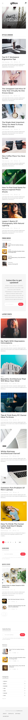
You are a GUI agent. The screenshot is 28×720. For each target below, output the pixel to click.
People (9, 243)
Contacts (11, 713)
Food (14, 695)
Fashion (5, 116)
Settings (17, 713)
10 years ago (12, 23)
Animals (14, 681)
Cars (14, 688)
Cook (14, 690)
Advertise (6, 716)
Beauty (5, 83)
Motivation (10, 262)
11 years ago (7, 95)
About (5, 713)
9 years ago (5, 345)
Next (20, 542)
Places (2, 376)
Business (10, 256)
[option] (14, 18)
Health (9, 249)
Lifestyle (5, 51)
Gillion (8, 23)
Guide (4, 409)
